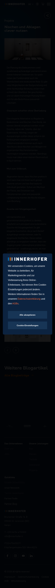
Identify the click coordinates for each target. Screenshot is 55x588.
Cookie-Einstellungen (27, 325)
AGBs (15, 303)
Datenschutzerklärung (29, 299)
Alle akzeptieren (27, 315)
